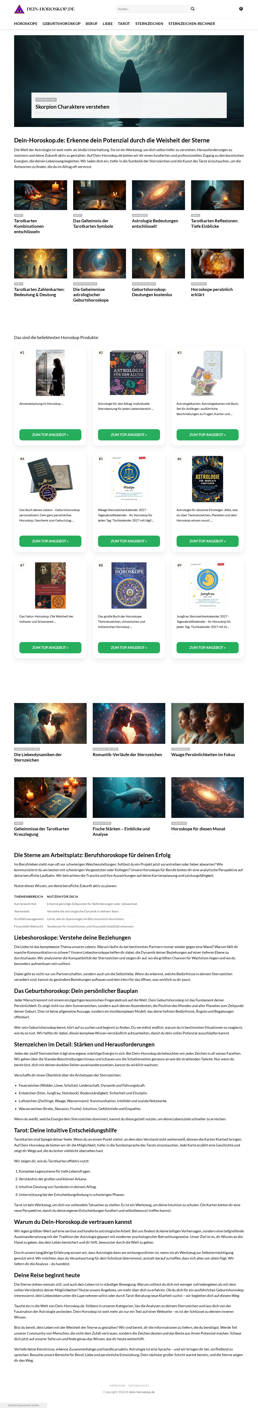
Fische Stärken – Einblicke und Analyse (121, 831)
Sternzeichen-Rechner (192, 24)
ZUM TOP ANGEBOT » (50, 435)
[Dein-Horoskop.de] (44, 9)
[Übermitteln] (193, 9)
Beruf (92, 24)
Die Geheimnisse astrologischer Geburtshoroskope (91, 295)
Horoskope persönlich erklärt (212, 292)
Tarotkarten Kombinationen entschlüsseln (29, 226)
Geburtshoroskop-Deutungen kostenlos (152, 292)
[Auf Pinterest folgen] (241, 9)
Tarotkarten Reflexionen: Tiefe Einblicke (214, 223)
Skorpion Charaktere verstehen (72, 106)
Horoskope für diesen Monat (198, 828)
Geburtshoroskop (61, 24)
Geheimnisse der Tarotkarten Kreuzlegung (41, 831)
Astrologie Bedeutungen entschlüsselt (155, 223)
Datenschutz (138, 1385)
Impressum (117, 1385)
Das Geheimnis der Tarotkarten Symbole (93, 223)
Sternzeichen (149, 24)
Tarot (124, 24)
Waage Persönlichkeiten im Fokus (203, 754)
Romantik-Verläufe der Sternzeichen (127, 754)
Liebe (108, 24)
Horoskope (25, 24)
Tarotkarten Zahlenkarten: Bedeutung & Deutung (39, 292)
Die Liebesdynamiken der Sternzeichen (38, 757)
